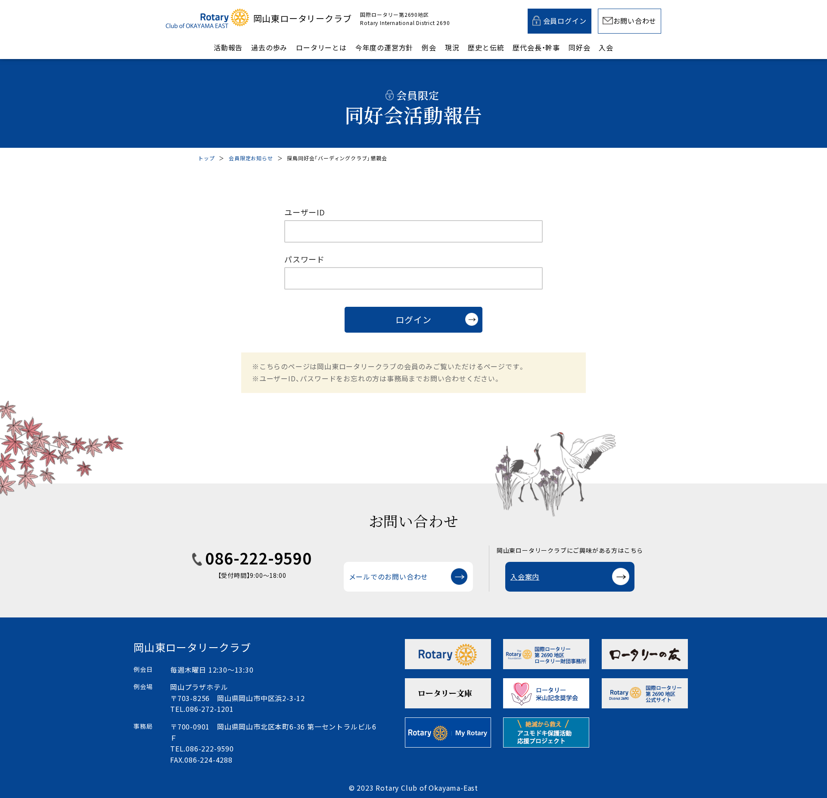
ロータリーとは (321, 47)
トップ (206, 158)
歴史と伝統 (486, 47)
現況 (452, 47)
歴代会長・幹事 (536, 47)
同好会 (579, 47)
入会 (606, 47)
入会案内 (524, 576)
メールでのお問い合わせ (389, 576)
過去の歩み (269, 47)
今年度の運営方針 (384, 47)
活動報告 (228, 47)
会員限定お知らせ (251, 158)
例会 (429, 47)
